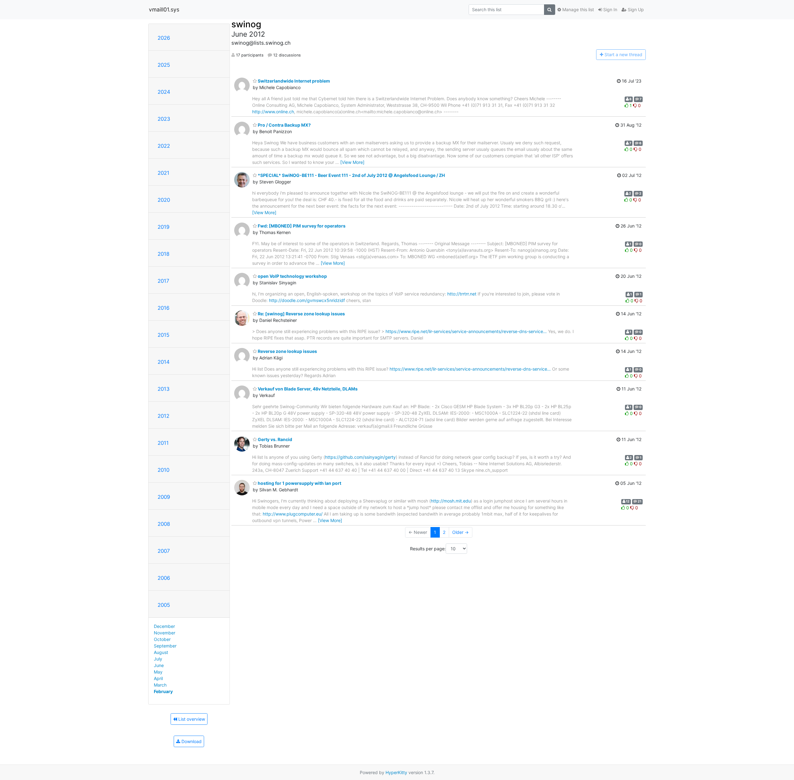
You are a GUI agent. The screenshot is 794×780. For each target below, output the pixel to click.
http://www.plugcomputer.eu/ (293, 513)
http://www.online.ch (273, 111)
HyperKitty (396, 772)
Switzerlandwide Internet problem (293, 80)
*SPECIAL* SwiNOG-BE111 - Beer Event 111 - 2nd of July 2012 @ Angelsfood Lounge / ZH (351, 175)
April (158, 678)
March (160, 685)
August (161, 652)
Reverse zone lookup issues (287, 351)
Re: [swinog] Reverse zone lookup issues (301, 313)
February (163, 691)
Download (191, 741)
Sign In (609, 9)
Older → (460, 532)
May (158, 671)
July (158, 658)
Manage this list (577, 9)
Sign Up (635, 9)
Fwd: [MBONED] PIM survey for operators (301, 225)
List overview (191, 719)
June (159, 665)
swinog (246, 24)
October (162, 639)
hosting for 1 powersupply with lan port (299, 483)
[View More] (352, 162)
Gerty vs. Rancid (274, 439)
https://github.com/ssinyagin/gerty (360, 457)
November (164, 632)
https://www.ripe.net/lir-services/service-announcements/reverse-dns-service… (466, 331)
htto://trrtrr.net (461, 293)
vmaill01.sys (164, 9)
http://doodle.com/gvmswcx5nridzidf (307, 300)
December (164, 626)
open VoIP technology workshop (292, 276)
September (165, 645)
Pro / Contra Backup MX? (284, 125)
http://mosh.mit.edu (451, 500)
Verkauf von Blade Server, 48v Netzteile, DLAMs (307, 388)
